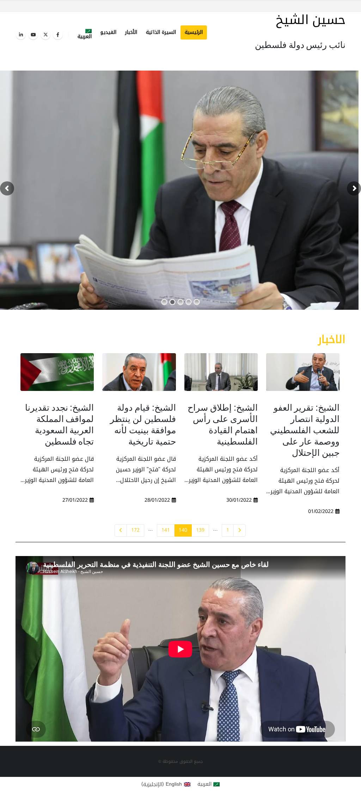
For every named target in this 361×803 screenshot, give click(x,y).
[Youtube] (33, 35)
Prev (239, 530)
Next (121, 530)
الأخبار (131, 32)
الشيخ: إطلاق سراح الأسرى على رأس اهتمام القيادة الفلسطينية (223, 424)
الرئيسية (194, 32)
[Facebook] (58, 35)
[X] (45, 35)
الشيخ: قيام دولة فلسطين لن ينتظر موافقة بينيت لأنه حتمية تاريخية (143, 424)
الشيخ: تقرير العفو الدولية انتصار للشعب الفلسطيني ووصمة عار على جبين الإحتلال (304, 429)
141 (165, 530)
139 (200, 530)
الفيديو (108, 32)
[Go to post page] (302, 372)
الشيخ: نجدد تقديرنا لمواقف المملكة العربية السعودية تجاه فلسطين (59, 424)
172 (135, 530)
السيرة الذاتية (161, 32)
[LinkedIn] (21, 35)
